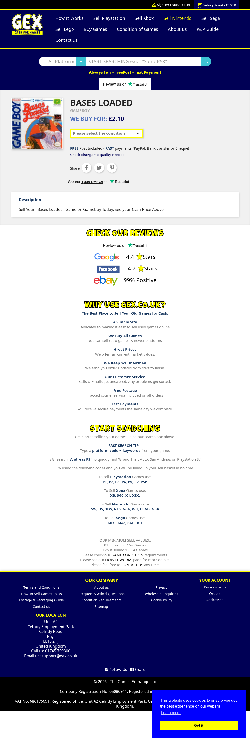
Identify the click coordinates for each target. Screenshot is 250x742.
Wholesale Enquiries (161, 593)
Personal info (215, 587)
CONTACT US (132, 564)
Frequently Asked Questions (102, 593)
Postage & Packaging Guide (41, 600)
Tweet (99, 168)
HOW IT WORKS (118, 559)
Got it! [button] (199, 725)
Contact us (41, 606)
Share (86, 168)
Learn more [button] (171, 713)
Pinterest (112, 168)
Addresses (214, 600)
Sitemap (101, 606)
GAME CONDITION (127, 554)
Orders (215, 593)
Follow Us (117, 669)
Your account (214, 580)
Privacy (161, 587)
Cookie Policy (161, 600)
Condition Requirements (102, 600)
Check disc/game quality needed (97, 154)
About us (101, 587)
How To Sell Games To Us (41, 593)
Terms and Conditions (41, 587)
